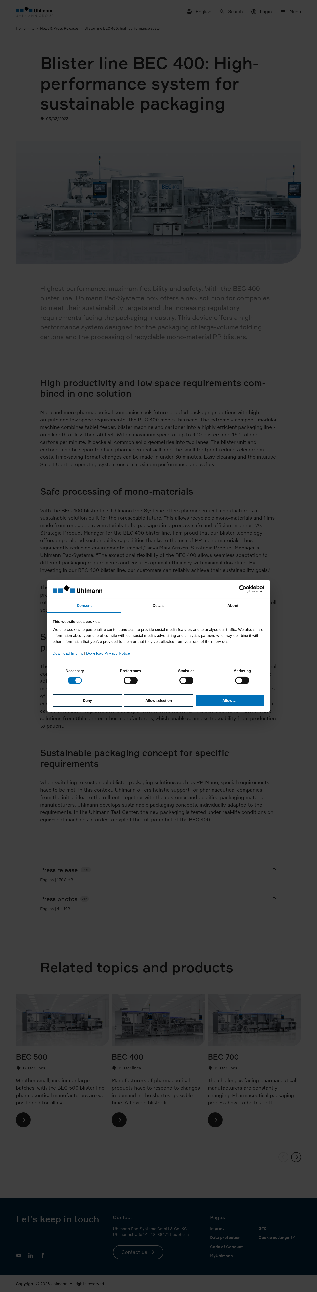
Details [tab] (159, 605)
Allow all (229, 700)
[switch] (131, 680)
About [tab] (232, 605)
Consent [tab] (84, 605)
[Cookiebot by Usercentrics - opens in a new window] (242, 589)
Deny (87, 700)
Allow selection (158, 700)
